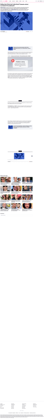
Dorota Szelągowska (24, 405)
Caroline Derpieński (2, 408)
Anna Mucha (23, 404)
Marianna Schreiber (2, 407)
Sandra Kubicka (1, 405)
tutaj (13, 417)
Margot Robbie (12, 408)
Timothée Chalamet (13, 404)
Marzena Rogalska (24, 408)
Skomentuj (27, 31)
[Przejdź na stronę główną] (1, 1)
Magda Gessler (23, 407)
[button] (38, 1)
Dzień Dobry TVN (34, 405)
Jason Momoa (12, 407)
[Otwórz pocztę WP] (36, 1)
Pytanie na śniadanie (35, 404)
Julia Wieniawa (12, 405)
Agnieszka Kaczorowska (2, 404)
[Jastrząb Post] (5, 1)
